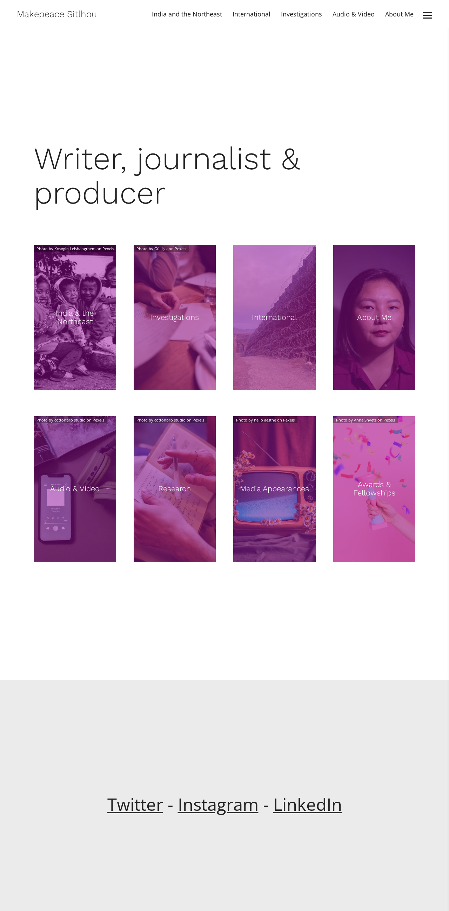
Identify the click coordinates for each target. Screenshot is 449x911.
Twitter (135, 804)
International (251, 14)
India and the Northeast (187, 14)
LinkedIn (307, 804)
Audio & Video (354, 14)
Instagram (218, 804)
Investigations (301, 14)
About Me (399, 14)
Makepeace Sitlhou (57, 14)
